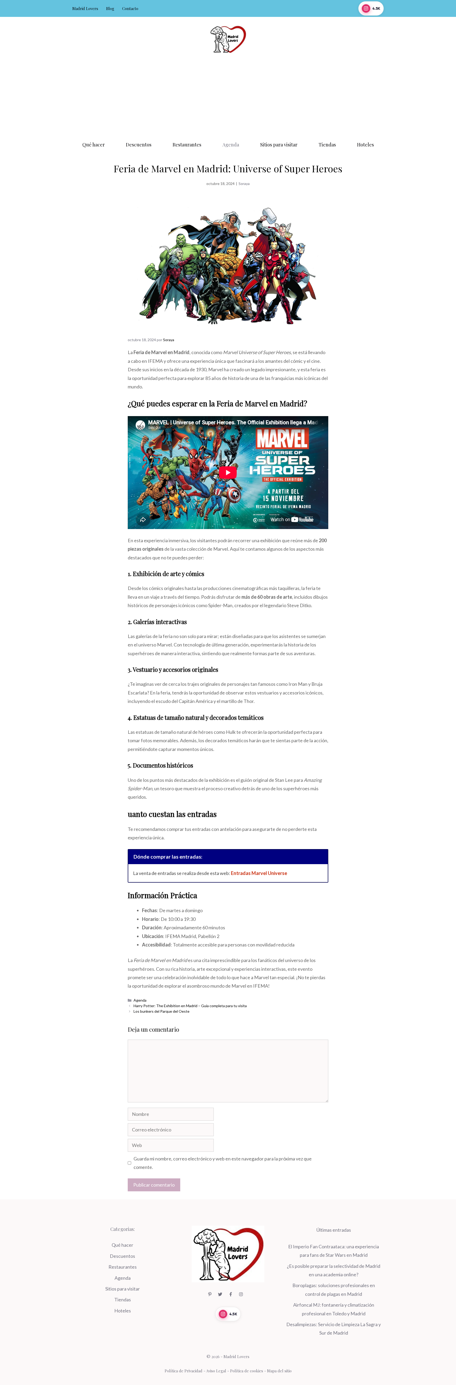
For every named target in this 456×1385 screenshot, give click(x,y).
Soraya (244, 183)
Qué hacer (93, 144)
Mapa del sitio (279, 1370)
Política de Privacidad (183, 1370)
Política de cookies (246, 1370)
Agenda (230, 144)
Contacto (130, 8)
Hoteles (365, 144)
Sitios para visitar (278, 144)
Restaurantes (187, 144)
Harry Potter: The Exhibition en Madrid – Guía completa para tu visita (190, 1005)
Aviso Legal (216, 1370)
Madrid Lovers (85, 8)
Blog (110, 8)
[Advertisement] (228, 96)
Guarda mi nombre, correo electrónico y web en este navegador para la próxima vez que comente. (223, 1163)
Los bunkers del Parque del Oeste (161, 1011)
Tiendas (327, 144)
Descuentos (138, 144)
